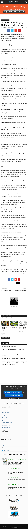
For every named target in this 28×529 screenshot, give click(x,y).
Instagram (5, 447)
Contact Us (5, 420)
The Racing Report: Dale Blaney (9, 346)
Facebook (4, 442)
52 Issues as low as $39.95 (13, 392)
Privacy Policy (6, 412)
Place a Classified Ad (7, 422)
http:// (14, 308)
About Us (5, 417)
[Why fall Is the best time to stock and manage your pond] (14, 323)
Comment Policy (6, 427)
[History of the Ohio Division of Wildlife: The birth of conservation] (23, 323)
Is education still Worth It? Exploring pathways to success (4, 329)
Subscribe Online (6, 425)
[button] (26, 2)
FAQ (4, 415)
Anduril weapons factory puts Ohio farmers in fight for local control (14, 350)
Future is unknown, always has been (21, 291)
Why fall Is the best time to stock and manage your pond (13, 329)
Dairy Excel (7, 20)
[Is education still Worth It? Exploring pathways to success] (5, 323)
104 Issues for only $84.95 (14, 395)
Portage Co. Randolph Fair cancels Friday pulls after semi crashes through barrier (13, 363)
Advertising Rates (6, 410)
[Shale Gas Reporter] (14, 509)
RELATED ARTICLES (6, 315)
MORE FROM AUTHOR (7, 317)
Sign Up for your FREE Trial (14, 12)
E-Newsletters (6, 450)
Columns (2, 20)
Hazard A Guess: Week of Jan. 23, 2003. (7, 291)
